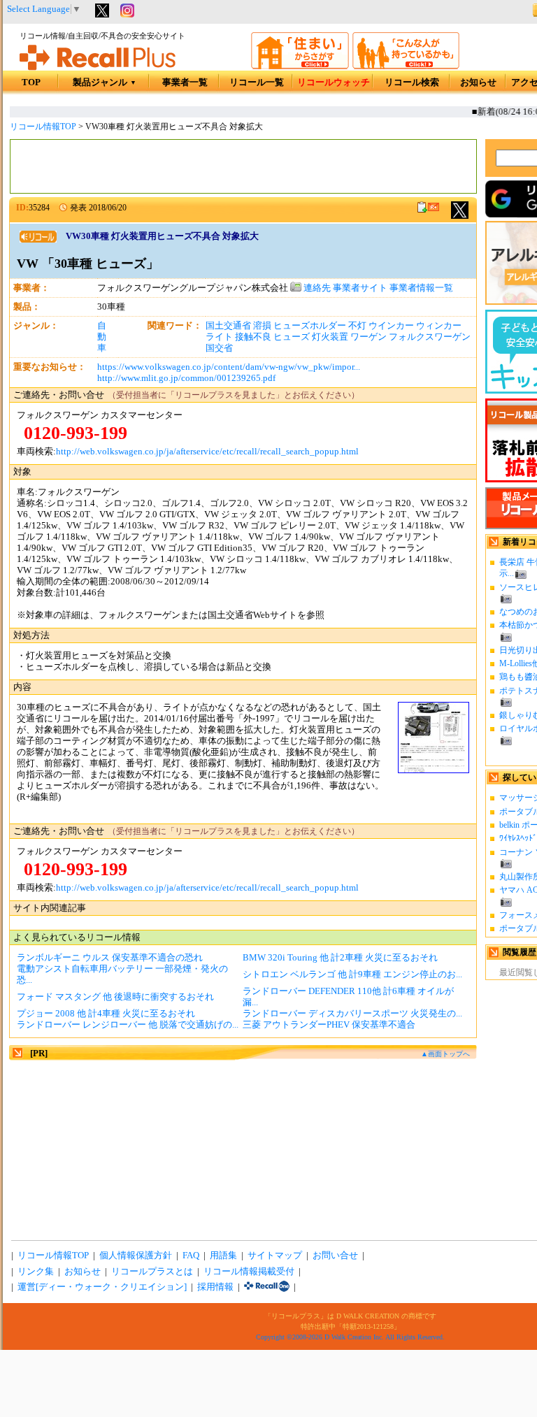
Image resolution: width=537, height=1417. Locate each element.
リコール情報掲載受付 (248, 1271)
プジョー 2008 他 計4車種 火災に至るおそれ (106, 1014)
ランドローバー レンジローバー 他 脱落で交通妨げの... (127, 1025)
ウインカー (391, 326)
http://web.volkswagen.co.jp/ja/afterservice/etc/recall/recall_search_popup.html (207, 451)
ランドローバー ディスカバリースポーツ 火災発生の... (352, 1014)
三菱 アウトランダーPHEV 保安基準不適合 (329, 1025)
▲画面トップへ (445, 1054)
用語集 (223, 1255)
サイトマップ (275, 1255)
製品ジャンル (104, 82)
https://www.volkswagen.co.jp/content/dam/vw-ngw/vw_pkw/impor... (228, 367)
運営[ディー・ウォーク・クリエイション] (102, 1287)
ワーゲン (368, 337)
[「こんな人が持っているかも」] (405, 66)
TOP (31, 82)
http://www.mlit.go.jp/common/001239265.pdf (186, 378)
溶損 (262, 326)
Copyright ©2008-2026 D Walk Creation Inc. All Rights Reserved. (350, 1337)
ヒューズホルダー (309, 326)
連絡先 (316, 288)
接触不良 (253, 337)
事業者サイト (360, 288)
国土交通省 (228, 326)
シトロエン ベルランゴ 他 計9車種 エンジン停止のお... (352, 974)
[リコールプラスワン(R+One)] (267, 1287)
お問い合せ (335, 1255)
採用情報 (215, 1287)
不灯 (357, 326)
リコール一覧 (256, 82)
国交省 (219, 348)
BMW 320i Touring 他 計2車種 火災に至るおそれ (340, 958)
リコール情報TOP (43, 126)
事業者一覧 (185, 82)
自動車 (101, 337)
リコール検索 (412, 82)
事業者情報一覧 (421, 288)
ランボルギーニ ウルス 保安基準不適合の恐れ (110, 958)
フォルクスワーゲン (430, 337)
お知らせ (478, 82)
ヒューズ (291, 337)
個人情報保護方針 (135, 1255)
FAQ (190, 1255)
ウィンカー (438, 326)
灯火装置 (330, 337)
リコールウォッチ (333, 82)
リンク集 (35, 1271)
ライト (219, 337)
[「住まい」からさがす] (300, 66)
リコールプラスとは (152, 1271)
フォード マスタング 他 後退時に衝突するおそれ (115, 997)
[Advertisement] (243, 166)
